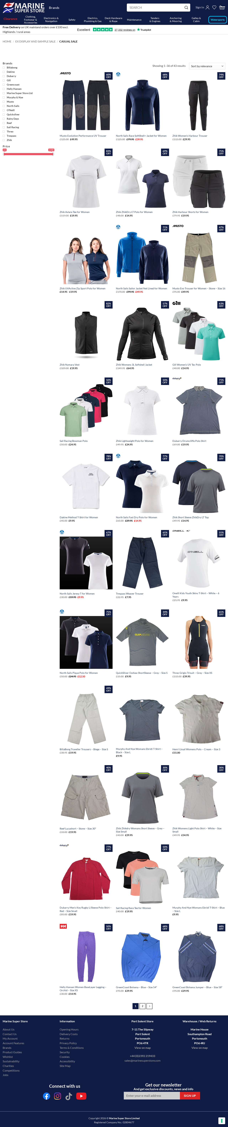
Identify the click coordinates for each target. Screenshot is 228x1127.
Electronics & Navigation (51, 20)
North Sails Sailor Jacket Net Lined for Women (141, 288)
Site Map (65, 1065)
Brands (54, 8)
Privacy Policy (68, 1043)
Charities (8, 1065)
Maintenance (134, 19)
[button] (222, 7)
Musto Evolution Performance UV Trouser (83, 135)
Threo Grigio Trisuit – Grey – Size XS (192, 672)
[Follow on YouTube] (81, 1097)
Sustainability (11, 1061)
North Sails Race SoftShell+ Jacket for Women (141, 135)
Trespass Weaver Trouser (130, 593)
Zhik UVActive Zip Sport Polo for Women (82, 288)
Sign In (200, 7)
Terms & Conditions (72, 1047)
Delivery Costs (69, 1034)
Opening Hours (69, 1029)
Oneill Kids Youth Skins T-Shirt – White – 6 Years (195, 595)
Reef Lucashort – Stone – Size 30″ (78, 828)
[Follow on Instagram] (57, 1097)
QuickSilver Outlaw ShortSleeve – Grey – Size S (141, 672)
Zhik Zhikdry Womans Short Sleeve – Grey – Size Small (140, 830)
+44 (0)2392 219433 (142, 1056)
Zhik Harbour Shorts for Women (190, 211)
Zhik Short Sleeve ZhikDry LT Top (190, 517)
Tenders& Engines (154, 20)
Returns (64, 1038)
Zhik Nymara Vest (69, 364)
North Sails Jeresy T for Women (77, 593)
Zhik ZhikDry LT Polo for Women (134, 211)
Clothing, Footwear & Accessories (30, 19)
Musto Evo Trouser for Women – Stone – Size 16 (198, 288)
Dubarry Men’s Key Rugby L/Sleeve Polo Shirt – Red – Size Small (86, 909)
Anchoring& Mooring (176, 20)
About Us (8, 1029)
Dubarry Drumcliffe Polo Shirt (189, 440)
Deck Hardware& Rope (113, 20)
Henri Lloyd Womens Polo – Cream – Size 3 (196, 749)
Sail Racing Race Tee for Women (133, 907)
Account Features (13, 1043)
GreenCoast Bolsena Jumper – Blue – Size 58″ (197, 987)
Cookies (65, 1056)
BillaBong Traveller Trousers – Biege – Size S (84, 749)
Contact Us (10, 1034)
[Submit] (187, 8)
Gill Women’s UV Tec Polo (186, 364)
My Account (10, 1038)
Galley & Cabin (196, 20)
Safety (72, 19)
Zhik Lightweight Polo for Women (134, 440)
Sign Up (190, 1095)
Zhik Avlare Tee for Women (75, 211)
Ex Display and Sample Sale (35, 41)
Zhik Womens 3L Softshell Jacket (134, 364)
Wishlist (8, 1056)
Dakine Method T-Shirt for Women (79, 517)
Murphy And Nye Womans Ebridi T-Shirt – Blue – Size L (198, 909)
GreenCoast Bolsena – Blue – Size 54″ (136, 987)
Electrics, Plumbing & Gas (93, 20)
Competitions (11, 1070)
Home (7, 41)
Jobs (5, 1075)
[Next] (149, 1006)
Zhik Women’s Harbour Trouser (189, 135)
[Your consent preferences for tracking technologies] (221, 1120)
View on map (142, 1047)
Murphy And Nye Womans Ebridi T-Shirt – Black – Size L (139, 750)
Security (65, 1052)
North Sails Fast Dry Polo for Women (136, 517)
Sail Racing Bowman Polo (74, 440)
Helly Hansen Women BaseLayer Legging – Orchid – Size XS (83, 989)
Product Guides (12, 1052)
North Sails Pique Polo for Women (79, 672)
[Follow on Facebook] (46, 1097)
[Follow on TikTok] (68, 1097)
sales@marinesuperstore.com (142, 1060)
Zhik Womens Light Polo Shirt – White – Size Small (196, 830)
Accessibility (67, 1061)
